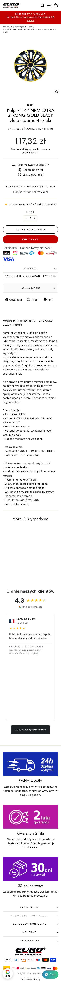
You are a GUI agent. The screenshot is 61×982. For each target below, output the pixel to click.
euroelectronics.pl (29, 924)
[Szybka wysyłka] (30, 764)
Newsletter (29, 940)
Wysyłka (29, 149)
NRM (30, 105)
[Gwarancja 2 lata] (30, 817)
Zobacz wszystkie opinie (30, 729)
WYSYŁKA (30, 268)
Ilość (30, 212)
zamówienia (29, 907)
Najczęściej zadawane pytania (30, 276)
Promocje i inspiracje (29, 915)
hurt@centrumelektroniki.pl (30, 192)
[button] (50, 974)
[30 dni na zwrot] (30, 869)
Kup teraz (30, 239)
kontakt (29, 932)
